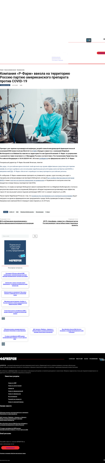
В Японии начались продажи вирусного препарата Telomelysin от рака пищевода (15, 330)
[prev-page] (2, 318)
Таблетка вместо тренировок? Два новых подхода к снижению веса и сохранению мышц (15, 293)
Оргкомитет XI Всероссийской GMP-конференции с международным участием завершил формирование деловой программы (15, 275)
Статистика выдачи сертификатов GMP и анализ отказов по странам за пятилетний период (15, 312)
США (34, 151)
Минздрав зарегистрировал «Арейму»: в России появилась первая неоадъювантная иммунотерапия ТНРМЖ (15, 303)
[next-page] (4, 318)
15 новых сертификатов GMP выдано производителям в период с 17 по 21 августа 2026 (15, 337)
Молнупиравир (39, 212)
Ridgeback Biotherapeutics (27, 212)
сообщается (43, 158)
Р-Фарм (48, 212)
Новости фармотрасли (10, 69)
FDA (11, 171)
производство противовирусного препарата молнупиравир (52, 196)
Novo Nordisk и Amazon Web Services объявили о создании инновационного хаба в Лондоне (72, 331)
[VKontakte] (102, 39)
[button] (96, 38)
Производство (20, 69)
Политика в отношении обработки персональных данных (13, 453)
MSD (17, 212)
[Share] (92, 460)
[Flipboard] (102, 37)
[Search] (35, 236)
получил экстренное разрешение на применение (27, 180)
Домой (1, 69)
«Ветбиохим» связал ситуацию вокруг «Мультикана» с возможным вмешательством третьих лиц (15, 284)
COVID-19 (3, 169)
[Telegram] (96, 460)
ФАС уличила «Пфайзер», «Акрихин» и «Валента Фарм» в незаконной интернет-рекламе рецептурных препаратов (43, 331)
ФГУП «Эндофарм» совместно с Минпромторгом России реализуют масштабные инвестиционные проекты (60, 223)
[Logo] (8, 358)
